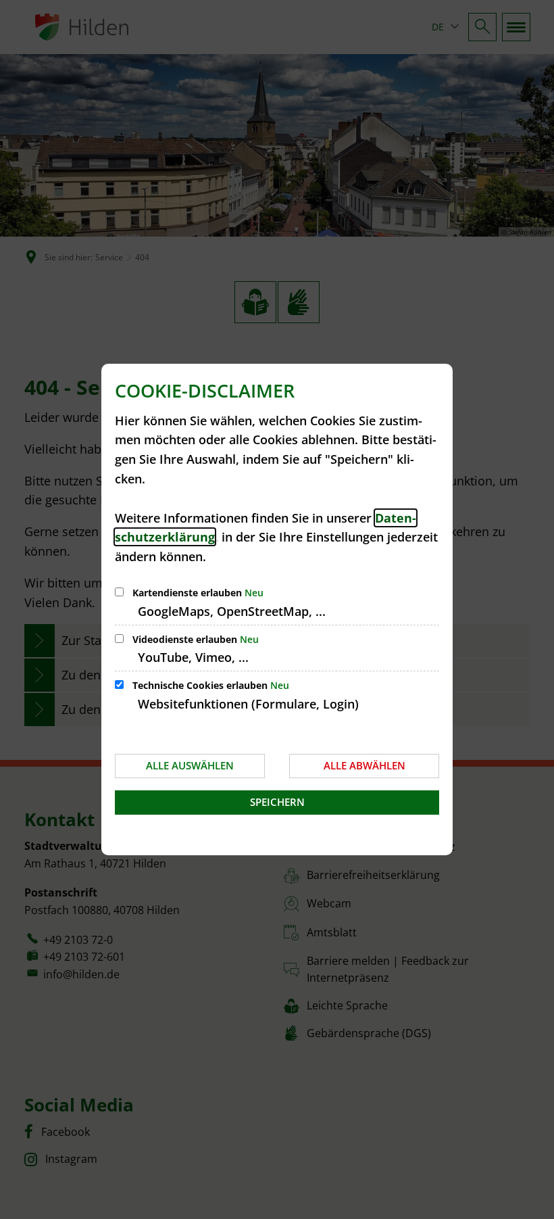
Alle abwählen (364, 765)
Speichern (277, 802)
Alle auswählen (190, 765)
